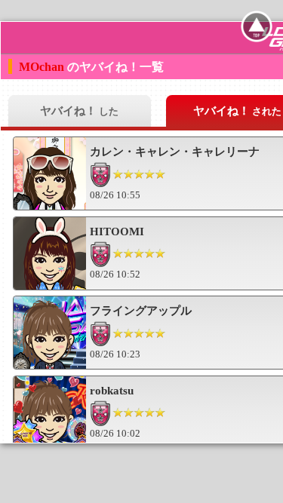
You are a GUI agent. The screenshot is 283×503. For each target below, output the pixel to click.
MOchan (43, 66)
